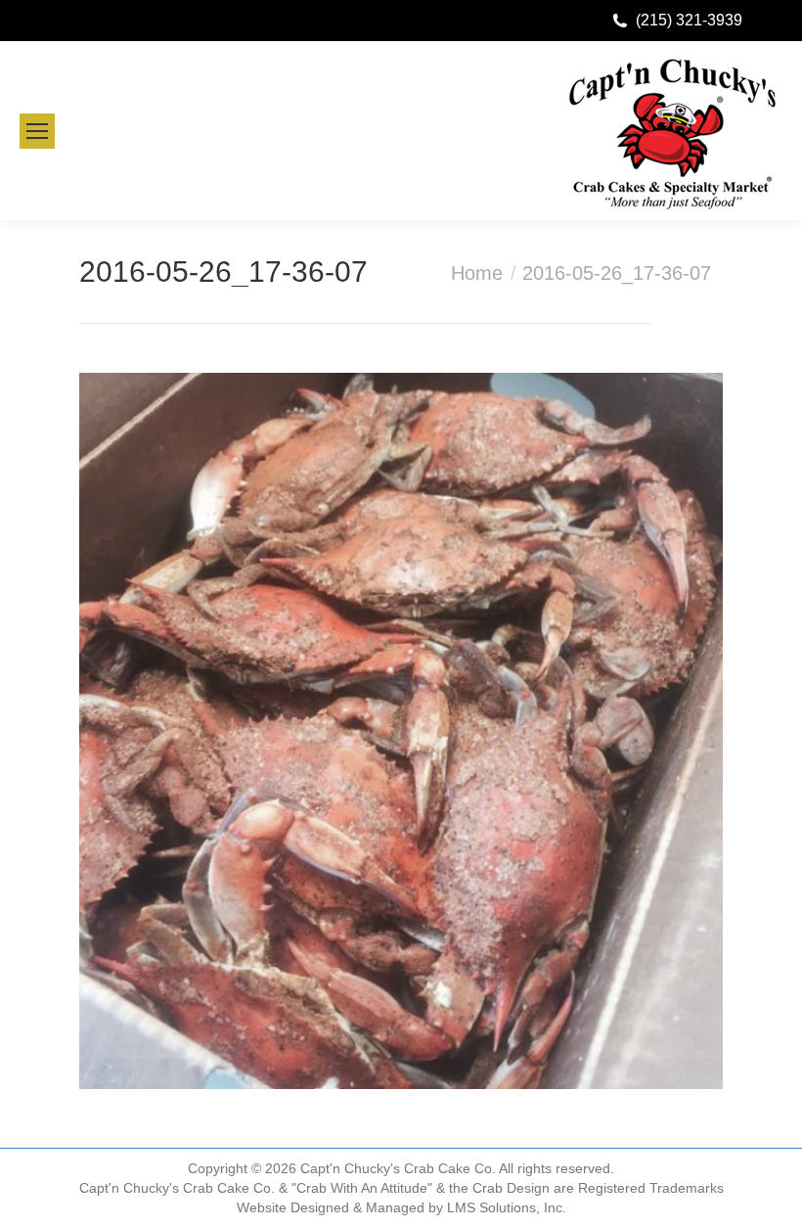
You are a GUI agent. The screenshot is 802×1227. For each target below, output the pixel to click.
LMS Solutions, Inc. (506, 1207)
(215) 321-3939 (689, 20)
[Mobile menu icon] (37, 131)
